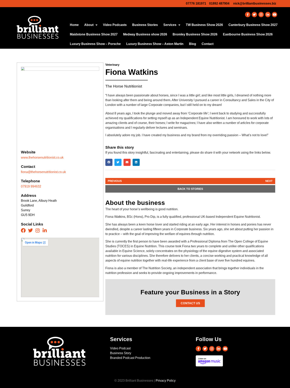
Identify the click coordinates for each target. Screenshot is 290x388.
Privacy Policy (166, 380)
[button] (108, 162)
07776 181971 (196, 3)
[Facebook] (23, 230)
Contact (207, 44)
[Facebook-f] (247, 14)
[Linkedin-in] (267, 14)
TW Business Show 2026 (204, 25)
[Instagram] (261, 14)
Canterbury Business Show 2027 (253, 25)
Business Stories (145, 25)
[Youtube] (274, 14)
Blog (192, 44)
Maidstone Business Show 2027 (94, 34)
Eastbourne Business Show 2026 (248, 34)
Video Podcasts (115, 25)
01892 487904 (219, 3)
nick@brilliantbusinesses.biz (254, 3)
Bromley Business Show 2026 (195, 34)
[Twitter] (254, 14)
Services (169, 25)
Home (74, 25)
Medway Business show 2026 (145, 34)
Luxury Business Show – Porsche (95, 44)
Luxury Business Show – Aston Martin (154, 44)
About (89, 25)
